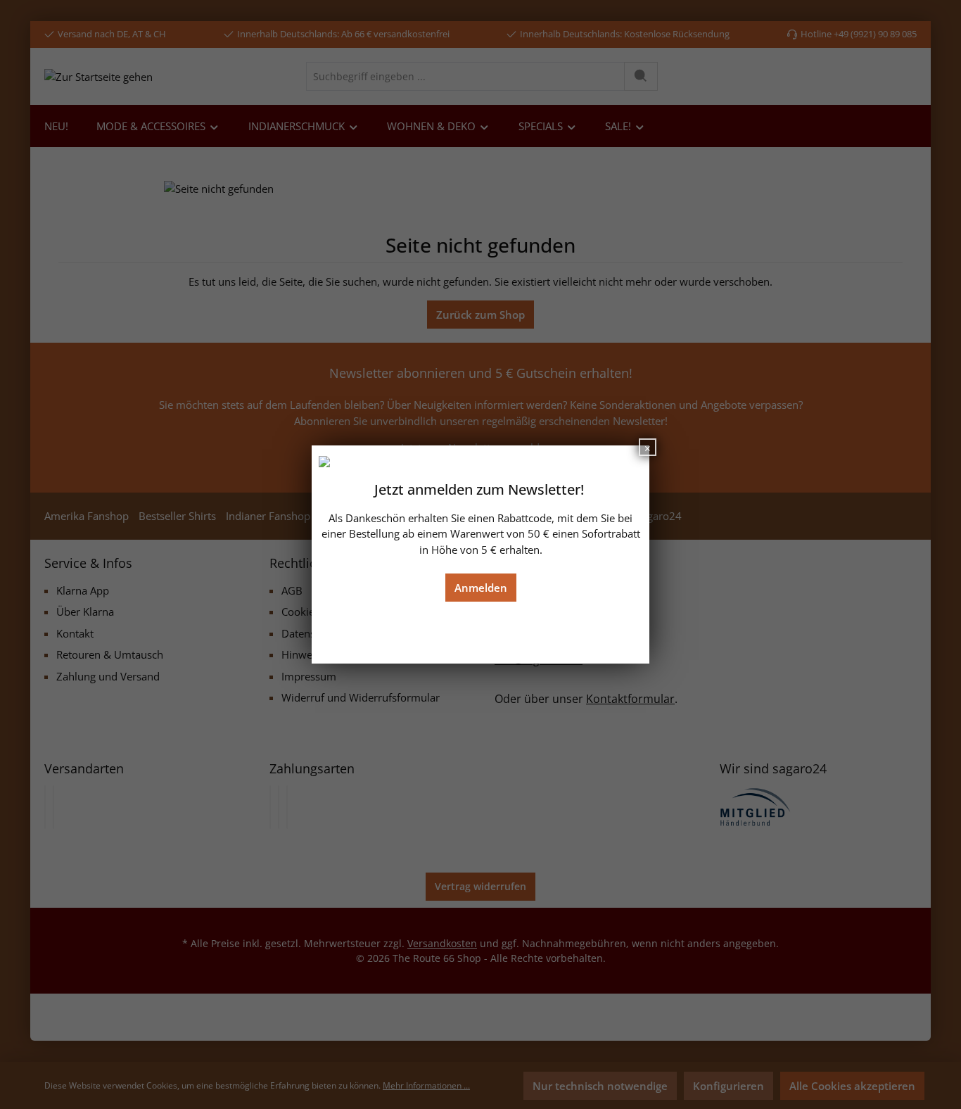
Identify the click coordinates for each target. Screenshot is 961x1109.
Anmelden (480, 588)
